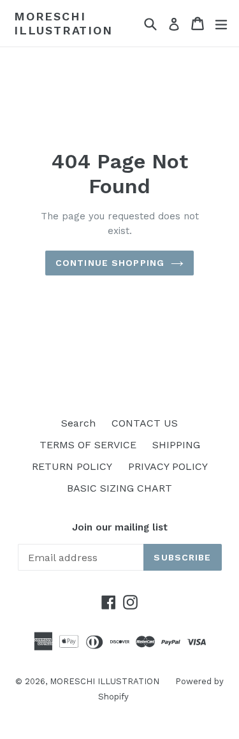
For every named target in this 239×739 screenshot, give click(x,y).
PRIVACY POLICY (168, 466)
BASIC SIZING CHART (119, 488)
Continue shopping (109, 263)
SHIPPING (176, 445)
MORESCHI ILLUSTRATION (63, 23)
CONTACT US (145, 423)
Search (78, 423)
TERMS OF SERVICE (88, 445)
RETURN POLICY (72, 466)
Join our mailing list (120, 527)
